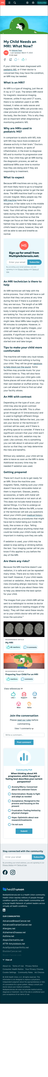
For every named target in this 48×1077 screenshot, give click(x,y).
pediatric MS (10, 69)
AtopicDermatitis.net (13, 940)
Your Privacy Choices (34, 969)
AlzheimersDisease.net (14, 932)
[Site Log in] (33, 2)
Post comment (24, 742)
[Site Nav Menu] (9, 2)
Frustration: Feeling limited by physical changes (26, 811)
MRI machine (10, 200)
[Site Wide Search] (14, 2)
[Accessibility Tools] (27, 2)
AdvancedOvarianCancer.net (17, 924)
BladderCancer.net (12, 951)
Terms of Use (22, 865)
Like (12, 695)
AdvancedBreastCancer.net (16, 921)
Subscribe (42, 3)
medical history (34, 515)
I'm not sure (17, 824)
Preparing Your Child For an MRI (21, 674)
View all (8, 960)
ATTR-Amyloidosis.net (14, 943)
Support (23, 695)
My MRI (9, 642)
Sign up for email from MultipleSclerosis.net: (24, 254)
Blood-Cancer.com (12, 955)
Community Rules (25, 972)
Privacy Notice (23, 269)
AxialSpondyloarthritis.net (16, 947)
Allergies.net (9, 928)
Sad (33, 695)
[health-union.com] (13, 889)
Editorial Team (17, 50)
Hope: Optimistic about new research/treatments (25, 818)
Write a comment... (14, 735)
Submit (24, 831)
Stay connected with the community (23, 851)
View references (12, 688)
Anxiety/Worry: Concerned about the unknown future (24, 788)
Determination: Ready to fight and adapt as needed (26, 795)
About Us (7, 966)
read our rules (24, 720)
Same (28, 705)
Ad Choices (39, 972)
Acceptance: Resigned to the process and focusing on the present (26, 803)
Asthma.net (8, 936)
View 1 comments (23, 728)
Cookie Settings (9, 972)
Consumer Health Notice (13, 969)
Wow (17, 705)
